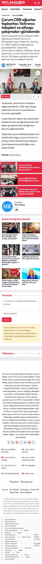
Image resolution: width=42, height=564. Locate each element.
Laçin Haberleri (10, 539)
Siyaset (7, 552)
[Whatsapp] (33, 442)
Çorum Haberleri (10, 526)
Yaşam (27, 557)
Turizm (26, 555)
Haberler (5, 15)
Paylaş (6, 96)
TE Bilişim (37, 539)
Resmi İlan (14, 492)
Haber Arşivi (29, 473)
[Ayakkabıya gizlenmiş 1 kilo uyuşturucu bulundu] (31, 249)
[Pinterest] (17, 442)
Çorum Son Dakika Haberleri (14, 528)
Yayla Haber (17, 15)
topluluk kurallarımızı (23, 327)
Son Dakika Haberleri (11, 473)
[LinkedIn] (25, 442)
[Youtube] (29, 442)
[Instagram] (21, 442)
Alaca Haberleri (10, 519)
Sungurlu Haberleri (11, 555)
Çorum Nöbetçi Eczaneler (8, 450)
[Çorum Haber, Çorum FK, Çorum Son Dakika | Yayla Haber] (13, 3)
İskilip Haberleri (10, 535)
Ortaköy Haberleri (11, 546)
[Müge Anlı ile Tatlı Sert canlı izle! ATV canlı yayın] (31, 273)
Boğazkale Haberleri (12, 524)
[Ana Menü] (39, 3)
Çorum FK (34, 489)
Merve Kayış (20, 205)
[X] (13, 442)
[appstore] (14, 482)
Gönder (6, 320)
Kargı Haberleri (10, 537)
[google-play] (26, 482)
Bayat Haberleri (10, 521)
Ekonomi (8, 532)
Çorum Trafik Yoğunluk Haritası (28, 458)
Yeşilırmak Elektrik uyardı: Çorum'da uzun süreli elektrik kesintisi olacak (30, 237)
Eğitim (26, 530)
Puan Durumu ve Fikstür (8, 466)
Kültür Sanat (26, 537)
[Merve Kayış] (7, 206)
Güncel (19, 532)
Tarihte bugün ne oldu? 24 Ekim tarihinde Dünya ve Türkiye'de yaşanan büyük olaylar (11, 283)
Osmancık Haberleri (11, 548)
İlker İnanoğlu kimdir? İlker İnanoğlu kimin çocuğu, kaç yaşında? (10, 237)
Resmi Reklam (26, 492)
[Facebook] (8, 442)
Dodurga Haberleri (11, 530)
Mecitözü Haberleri (11, 541)
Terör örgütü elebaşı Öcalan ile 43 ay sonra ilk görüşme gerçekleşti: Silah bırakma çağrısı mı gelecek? (11, 260)
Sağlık (20, 550)
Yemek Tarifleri (10, 559)
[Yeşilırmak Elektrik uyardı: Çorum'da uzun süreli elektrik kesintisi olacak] (31, 227)
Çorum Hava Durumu (28, 450)
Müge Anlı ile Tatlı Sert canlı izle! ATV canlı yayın (30, 282)
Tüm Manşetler (30, 465)
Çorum (5, 9)
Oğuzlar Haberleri (11, 543)
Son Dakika (15, 9)
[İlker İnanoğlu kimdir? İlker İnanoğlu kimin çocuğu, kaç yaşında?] (11, 227)
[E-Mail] (16, 210)
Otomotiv (28, 548)
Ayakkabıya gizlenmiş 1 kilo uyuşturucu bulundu (30, 258)
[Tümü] (39, 353)
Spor (18, 552)
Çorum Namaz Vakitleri (8, 458)
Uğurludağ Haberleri (12, 557)
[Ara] (35, 3)
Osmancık (27, 9)
